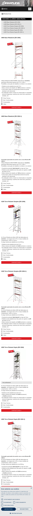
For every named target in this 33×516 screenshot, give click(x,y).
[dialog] (16, 501)
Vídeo (4, 104)
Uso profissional (6, 382)
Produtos (7, 14)
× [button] (31, 488)
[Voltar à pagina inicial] (11, 3)
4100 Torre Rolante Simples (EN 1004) (14, 26)
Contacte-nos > (16, 107)
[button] (16, 513)
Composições (6, 102)
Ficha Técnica (6, 98)
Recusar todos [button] (24, 509)
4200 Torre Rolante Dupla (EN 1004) (13, 30)
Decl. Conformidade (8, 100)
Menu (5, 9)
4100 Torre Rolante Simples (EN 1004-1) (14, 28)
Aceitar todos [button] (8, 509)
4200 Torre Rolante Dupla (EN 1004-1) (14, 32)
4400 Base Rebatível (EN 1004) (12, 22)
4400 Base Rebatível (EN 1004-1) (12, 24)
